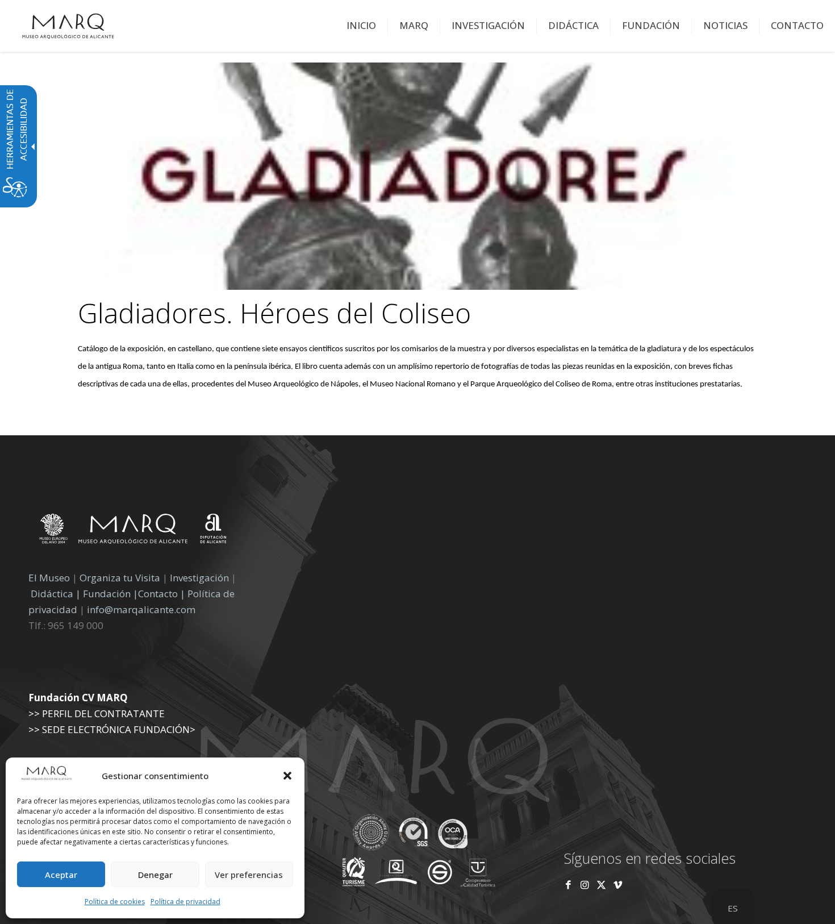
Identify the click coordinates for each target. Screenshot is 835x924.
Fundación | (110, 593)
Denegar (155, 874)
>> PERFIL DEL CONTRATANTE (96, 713)
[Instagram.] (585, 884)
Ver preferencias (249, 874)
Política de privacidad (185, 901)
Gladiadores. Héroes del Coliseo (274, 312)
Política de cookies (115, 901)
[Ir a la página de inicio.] (68, 25)
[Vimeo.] (618, 884)
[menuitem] (361, 25)
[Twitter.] (602, 884)
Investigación (199, 577)
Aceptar (61, 874)
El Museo (49, 577)
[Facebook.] (568, 884)
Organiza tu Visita (120, 577)
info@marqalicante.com (141, 609)
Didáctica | (57, 593)
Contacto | (161, 593)
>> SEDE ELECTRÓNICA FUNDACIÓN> (111, 729)
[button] (287, 775)
